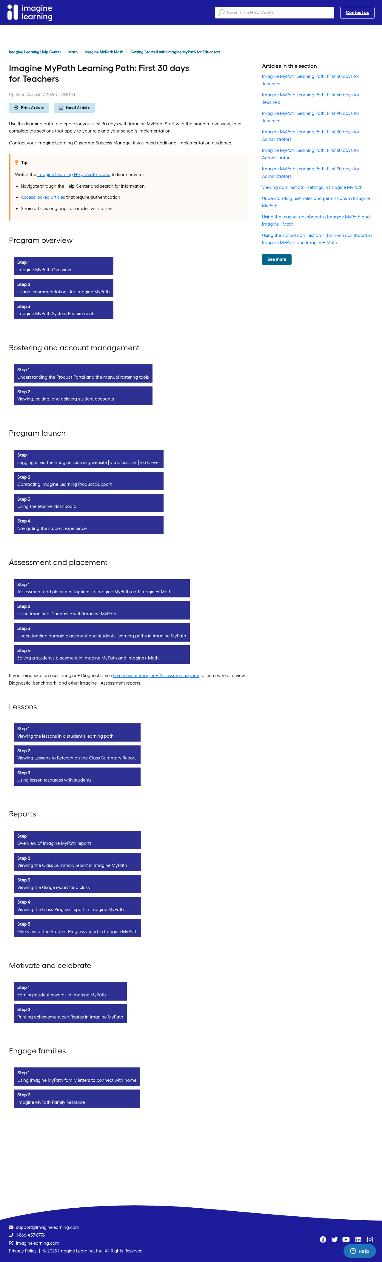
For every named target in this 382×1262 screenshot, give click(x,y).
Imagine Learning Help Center (35, 52)
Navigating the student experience (52, 528)
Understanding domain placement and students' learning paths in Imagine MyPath (101, 635)
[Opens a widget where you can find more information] (359, 1251)
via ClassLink (123, 462)
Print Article (32, 107)
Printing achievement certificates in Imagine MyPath (70, 1016)
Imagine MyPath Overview (44, 269)
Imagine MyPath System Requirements (56, 313)
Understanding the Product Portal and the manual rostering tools (83, 377)
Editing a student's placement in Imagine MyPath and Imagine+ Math (88, 657)
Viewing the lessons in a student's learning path (65, 736)
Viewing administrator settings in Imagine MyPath (312, 187)
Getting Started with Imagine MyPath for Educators (175, 52)
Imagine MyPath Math (104, 52)
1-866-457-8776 (30, 1235)
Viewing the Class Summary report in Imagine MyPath (72, 865)
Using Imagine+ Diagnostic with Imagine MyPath (66, 613)
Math (73, 52)
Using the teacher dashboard (46, 506)
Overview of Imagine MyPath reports (54, 843)
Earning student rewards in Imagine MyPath (61, 994)
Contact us (357, 12)
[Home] (29, 12)
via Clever (150, 462)
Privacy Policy (23, 1250)
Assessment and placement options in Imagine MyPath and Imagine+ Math (94, 591)
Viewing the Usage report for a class (53, 887)
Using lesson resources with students (54, 779)
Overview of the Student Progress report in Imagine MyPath (77, 931)
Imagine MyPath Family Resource (51, 1102)
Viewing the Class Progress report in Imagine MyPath (70, 909)
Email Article (78, 107)
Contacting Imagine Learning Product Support (64, 484)
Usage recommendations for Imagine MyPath (63, 291)
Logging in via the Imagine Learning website (62, 462)
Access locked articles (43, 197)
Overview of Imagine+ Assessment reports (156, 675)
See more (276, 259)
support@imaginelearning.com (47, 1227)
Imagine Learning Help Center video (73, 174)
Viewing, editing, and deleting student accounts (65, 398)
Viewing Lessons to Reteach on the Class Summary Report (76, 757)
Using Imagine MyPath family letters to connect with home (76, 1080)
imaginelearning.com (37, 1243)
